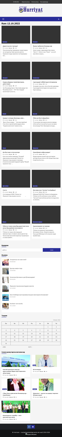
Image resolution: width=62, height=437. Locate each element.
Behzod (10, 48)
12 (23, 333)
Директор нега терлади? (10, 46)
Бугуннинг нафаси (37, 222)
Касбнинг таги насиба (16, 303)
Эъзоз (4, 148)
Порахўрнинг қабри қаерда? (41, 152)
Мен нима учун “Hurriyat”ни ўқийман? (44, 190)
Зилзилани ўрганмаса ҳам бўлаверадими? (22, 277)
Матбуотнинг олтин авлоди (11, 152)
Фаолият (35, 41)
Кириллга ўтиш (26, 2)
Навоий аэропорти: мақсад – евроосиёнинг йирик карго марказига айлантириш (14, 371)
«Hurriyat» (17, 432)
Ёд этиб (35, 113)
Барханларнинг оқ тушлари (41, 226)
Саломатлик (36, 77)
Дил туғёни (5, 186)
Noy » (30, 347)
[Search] (59, 19)
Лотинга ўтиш (35, 2)
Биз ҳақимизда (44, 2)
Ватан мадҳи (37, 369)
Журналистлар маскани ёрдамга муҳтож (22, 286)
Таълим (5, 411)
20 (31, 337)
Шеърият (5, 77)
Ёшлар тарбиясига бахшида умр (42, 46)
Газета (5, 190)
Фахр (34, 365)
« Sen (4, 347)
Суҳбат (34, 389)
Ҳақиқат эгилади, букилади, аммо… (14, 118)
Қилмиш (5, 41)
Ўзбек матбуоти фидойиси (41, 118)
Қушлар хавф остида (16, 268)
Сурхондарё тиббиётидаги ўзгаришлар (45, 82)
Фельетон (35, 148)
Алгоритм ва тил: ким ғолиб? (18, 259)
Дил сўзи (35, 186)
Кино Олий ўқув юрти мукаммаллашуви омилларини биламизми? (29, 295)
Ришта (4, 222)
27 (31, 340)
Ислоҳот (5, 365)
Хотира (4, 389)
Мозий (4, 113)
